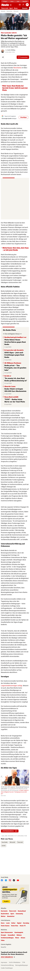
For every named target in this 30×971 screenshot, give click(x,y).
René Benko (17, 68)
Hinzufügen (23, 117)
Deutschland (22, 911)
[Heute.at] (5, 5)
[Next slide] (28, 22)
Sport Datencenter (7, 932)
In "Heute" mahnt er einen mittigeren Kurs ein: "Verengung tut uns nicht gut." (15, 792)
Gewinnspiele (18, 932)
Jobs (18, 1)
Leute (8, 923)
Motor (17, 938)
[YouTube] (18, 880)
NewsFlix (25, 1)
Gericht (4, 845)
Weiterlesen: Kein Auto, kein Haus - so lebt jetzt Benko (15, 249)
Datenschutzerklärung (7, 965)
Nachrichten (9, 11)
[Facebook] (2, 880)
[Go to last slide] (1, 22)
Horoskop (26, 923)
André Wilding (11, 50)
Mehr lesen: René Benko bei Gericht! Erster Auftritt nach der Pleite (15, 88)
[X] (6, 880)
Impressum (4, 962)
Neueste (25, 8)
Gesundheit (11, 935)
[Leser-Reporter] (20, 5)
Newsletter (10, 916)
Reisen (23, 938)
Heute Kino (14, 926)
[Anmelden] (23, 5)
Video (2, 940)
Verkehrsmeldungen (7, 938)
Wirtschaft (16, 11)
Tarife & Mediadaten (14, 962)
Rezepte (3, 935)
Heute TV (23, 926)
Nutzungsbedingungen (21, 965)
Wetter (3, 916)
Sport (11, 8)
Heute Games (5, 926)
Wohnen (19, 935)
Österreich (4, 8)
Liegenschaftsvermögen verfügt (11, 685)
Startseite (3, 11)
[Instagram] (10, 880)
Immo (12, 1)
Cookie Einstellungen (7, 968)
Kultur (13, 923)
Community (19, 914)
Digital (19, 923)
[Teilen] (3, 57)
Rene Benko (5, 842)
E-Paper (5, 1)
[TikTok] (14, 880)
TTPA (23, 962)
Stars (2, 923)
